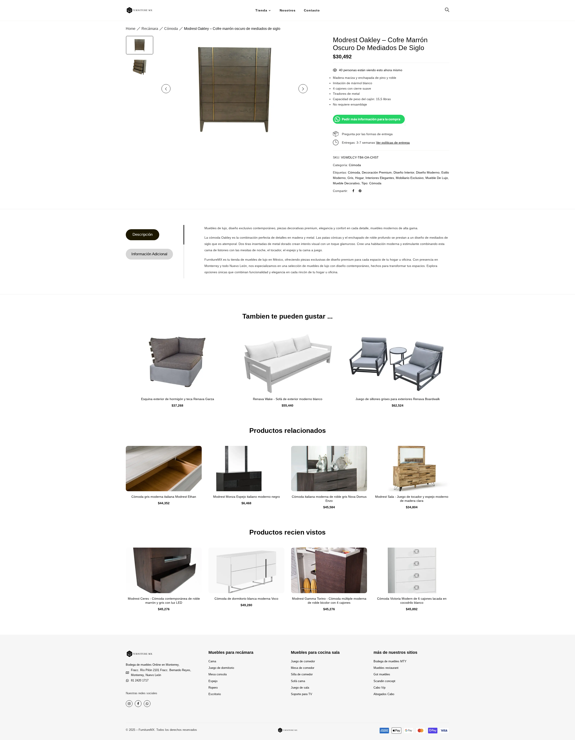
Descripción (143, 234)
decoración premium (377, 172)
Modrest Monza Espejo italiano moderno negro (246, 496)
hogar (359, 178)
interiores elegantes (379, 178)
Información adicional (149, 254)
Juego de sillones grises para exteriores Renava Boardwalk (398, 399)
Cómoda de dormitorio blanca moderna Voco (246, 598)
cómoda (354, 172)
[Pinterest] (360, 191)
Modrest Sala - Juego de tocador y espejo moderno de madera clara (411, 498)
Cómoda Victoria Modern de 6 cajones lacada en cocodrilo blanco (412, 600)
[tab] (155, 234)
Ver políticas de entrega (393, 142)
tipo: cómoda (371, 183)
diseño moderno (428, 172)
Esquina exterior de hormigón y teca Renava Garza (177, 399)
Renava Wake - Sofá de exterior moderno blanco (287, 399)
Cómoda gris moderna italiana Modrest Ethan (163, 496)
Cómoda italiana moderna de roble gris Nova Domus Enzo (329, 498)
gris (350, 178)
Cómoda (171, 29)
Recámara (150, 29)
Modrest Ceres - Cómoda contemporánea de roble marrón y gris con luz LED (164, 600)
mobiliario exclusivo (410, 178)
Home (130, 29)
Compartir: (340, 191)
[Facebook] (353, 191)
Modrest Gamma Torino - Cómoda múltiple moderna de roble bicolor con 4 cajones (329, 600)
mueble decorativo (346, 183)
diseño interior (404, 172)
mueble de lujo (436, 178)
